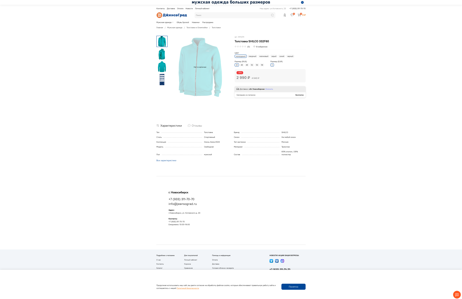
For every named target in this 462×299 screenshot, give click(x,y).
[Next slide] (226, 67)
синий (281, 56)
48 (247, 65)
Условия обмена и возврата (223, 268)
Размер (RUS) (241, 61)
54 (257, 65)
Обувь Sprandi (183, 22)
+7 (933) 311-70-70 (297, 8)
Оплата (180, 8)
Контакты (160, 8)
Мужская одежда (163, 22)
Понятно (293, 286)
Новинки (195, 22)
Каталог (159, 268)
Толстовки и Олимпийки (197, 27)
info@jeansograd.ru (183, 204)
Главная (159, 27)
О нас (158, 260)
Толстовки (216, 27)
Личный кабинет (202, 8)
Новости (189, 8)
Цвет (237, 53)
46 (242, 65)
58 (262, 65)
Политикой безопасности (188, 288)
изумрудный (241, 56)
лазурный (252, 56)
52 (252, 65)
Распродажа (207, 22)
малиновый (263, 56)
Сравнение (188, 268)
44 (237, 65)
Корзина (187, 264)
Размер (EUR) (276, 61)
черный (290, 56)
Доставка (171, 8)
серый (273, 56)
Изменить (269, 89)
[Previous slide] (173, 67)
